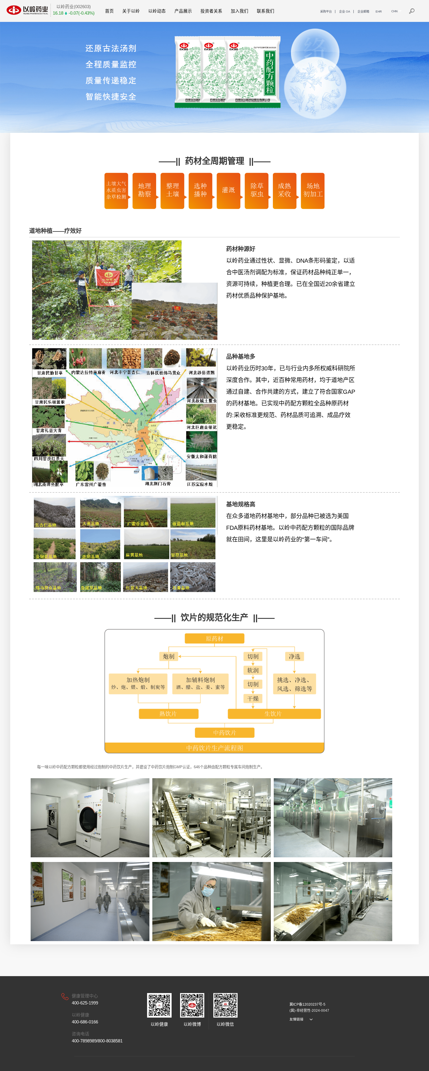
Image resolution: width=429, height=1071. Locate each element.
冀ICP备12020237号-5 (307, 1004)
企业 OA (344, 11)
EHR (379, 11)
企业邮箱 (363, 11)
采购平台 (326, 11)
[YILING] (27, 10)
